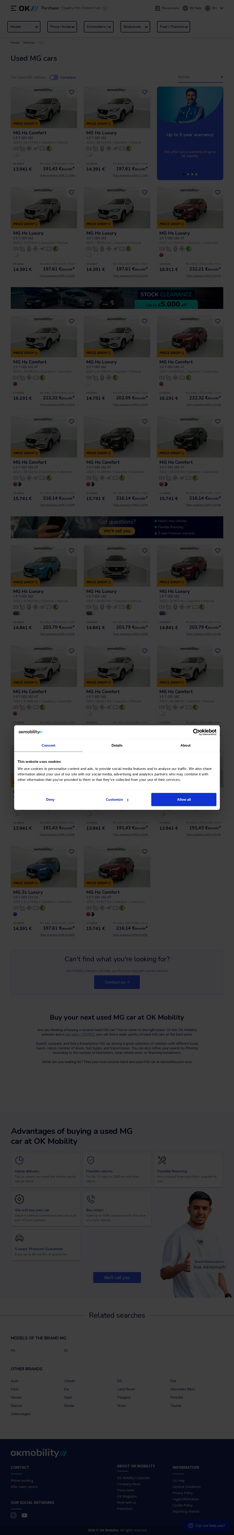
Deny (50, 799)
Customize (114, 799)
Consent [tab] (48, 745)
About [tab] (186, 745)
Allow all (184, 799)
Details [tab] (117, 745)
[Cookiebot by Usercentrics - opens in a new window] (196, 732)
